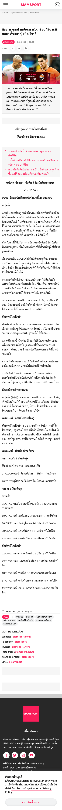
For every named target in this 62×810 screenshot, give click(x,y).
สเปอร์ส (29, 616)
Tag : (5, 616)
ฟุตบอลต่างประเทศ (19, 12)
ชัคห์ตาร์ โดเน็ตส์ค (25, 620)
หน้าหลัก (5, 12)
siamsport (21, 641)
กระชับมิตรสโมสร (43, 620)
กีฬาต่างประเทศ (9, 623)
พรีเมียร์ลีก (34, 12)
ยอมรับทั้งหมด (31, 802)
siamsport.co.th (22, 636)
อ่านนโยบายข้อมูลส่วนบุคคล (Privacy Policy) (28, 790)
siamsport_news (21, 647)
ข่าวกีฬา (19, 616)
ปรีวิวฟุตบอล (9, 620)
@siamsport (15, 662)
